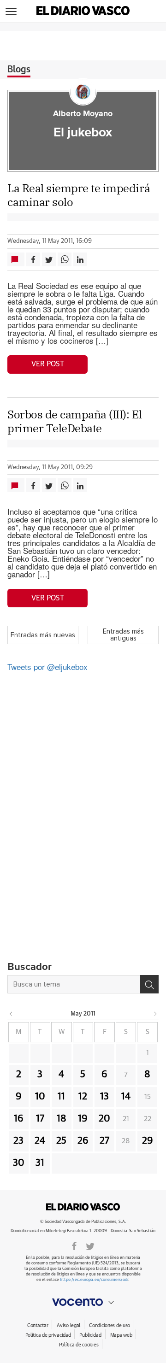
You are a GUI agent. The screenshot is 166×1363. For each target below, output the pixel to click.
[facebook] (74, 1245)
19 (83, 1118)
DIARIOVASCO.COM (83, 1207)
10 (40, 1096)
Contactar (37, 1325)
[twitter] (90, 1245)
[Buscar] (149, 984)
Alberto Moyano (83, 114)
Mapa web (121, 1335)
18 (61, 1118)
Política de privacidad (48, 1335)
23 (18, 1141)
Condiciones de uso (109, 1325)
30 (18, 1163)
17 (40, 1118)
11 (61, 1096)
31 (40, 1163)
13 (104, 1096)
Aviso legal (68, 1325)
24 (40, 1141)
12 (82, 1096)
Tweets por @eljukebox (47, 666)
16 (19, 1118)
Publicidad (90, 1335)
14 (125, 1096)
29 (147, 1141)
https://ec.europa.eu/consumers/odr (94, 1280)
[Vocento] (83, 1302)
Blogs (18, 69)
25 (61, 1141)
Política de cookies (79, 1344)
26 (83, 1141)
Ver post (47, 364)
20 (104, 1118)
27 (104, 1141)
